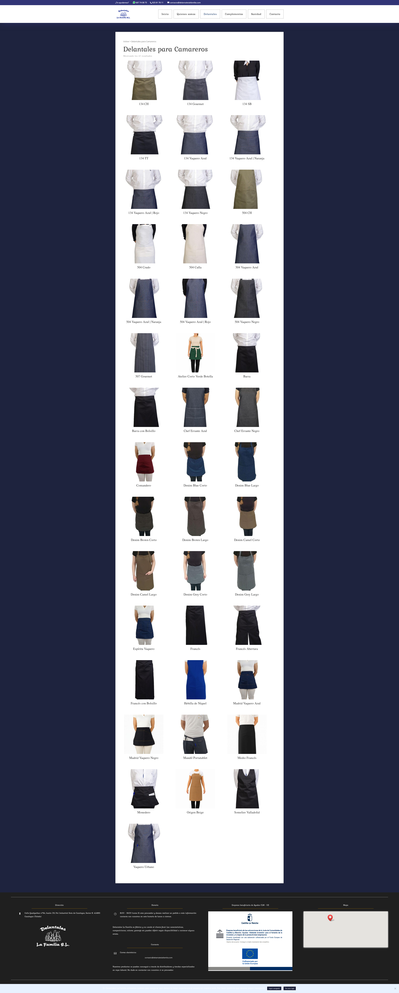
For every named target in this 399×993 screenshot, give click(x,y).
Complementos (234, 14)
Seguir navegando (274, 988)
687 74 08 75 (141, 2)
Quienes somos (186, 14)
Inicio (165, 14)
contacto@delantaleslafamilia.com (158, 957)
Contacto (275, 14)
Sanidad (256, 14)
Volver (126, 41)
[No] (395, 988)
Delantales (210, 14)
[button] (331, 917)
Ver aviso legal (289, 988)
